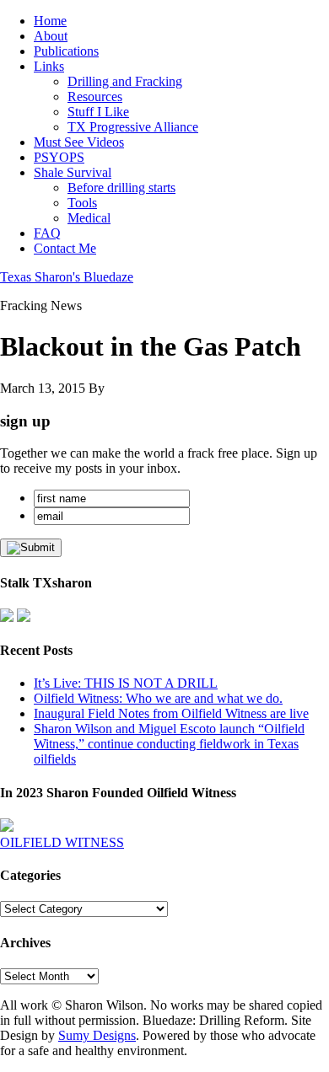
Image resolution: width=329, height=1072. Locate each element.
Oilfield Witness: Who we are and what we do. (158, 698)
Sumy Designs (97, 1035)
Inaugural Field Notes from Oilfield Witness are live (171, 713)
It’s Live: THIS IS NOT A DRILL (126, 683)
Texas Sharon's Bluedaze (66, 277)
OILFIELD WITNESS (62, 842)
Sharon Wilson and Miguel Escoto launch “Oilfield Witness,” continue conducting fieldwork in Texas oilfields (169, 743)
